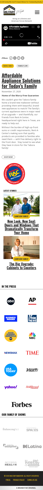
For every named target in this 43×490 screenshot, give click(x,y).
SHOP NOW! (8, 157)
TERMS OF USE (32, 479)
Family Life (23, 66)
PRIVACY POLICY (19, 479)
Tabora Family (8, 66)
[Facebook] (11, 58)
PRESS (8, 479)
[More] (22, 58)
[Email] (18, 58)
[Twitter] (15, 58)
